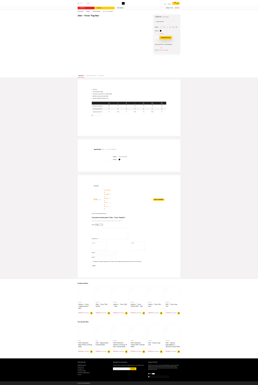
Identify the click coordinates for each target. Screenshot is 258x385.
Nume (93, 252)
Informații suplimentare (91, 75)
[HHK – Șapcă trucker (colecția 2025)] (103, 333)
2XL (173, 27)
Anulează (161, 33)
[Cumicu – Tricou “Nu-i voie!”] (155, 294)
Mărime (156, 27)
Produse (82, 8)
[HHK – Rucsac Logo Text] (155, 333)
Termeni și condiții (82, 370)
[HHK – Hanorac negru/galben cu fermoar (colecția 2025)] (173, 333)
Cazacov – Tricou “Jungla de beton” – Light (84, 306)
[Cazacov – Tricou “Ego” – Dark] (120, 294)
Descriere (81, 75)
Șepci (97, 340)
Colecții (98, 8)
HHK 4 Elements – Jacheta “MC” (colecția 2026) (138, 344)
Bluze (79, 340)
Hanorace (115, 340)
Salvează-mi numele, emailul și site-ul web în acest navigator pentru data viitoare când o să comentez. (117, 261)
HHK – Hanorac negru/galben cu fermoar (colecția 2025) (173, 344)
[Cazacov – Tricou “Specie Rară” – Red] (138, 294)
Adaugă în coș (165, 37)
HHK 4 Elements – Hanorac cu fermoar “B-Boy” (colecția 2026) (120, 344)
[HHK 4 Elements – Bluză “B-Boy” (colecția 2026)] (85, 333)
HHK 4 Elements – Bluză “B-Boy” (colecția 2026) (85, 344)
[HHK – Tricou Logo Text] (173, 294)
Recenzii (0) (101, 75)
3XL (176, 27)
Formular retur (81, 369)
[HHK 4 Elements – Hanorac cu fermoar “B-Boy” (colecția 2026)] (120, 333)
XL (170, 27)
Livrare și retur (81, 367)
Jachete (132, 340)
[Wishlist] (169, 3)
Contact (177, 8)
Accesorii (150, 340)
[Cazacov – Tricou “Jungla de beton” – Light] (85, 294)
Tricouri (87, 11)
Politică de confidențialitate (84, 372)
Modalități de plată (82, 365)
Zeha (161, 47)
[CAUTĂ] (123, 3)
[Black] (160, 31)
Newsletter (169, 8)
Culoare (156, 30)
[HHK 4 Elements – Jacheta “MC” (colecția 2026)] (138, 333)
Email (93, 257)
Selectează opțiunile (91, 313)
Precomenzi (120, 8)
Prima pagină (80, 11)
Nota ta (93, 224)
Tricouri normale (96, 11)
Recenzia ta (95, 238)
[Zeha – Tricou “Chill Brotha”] (103, 294)
